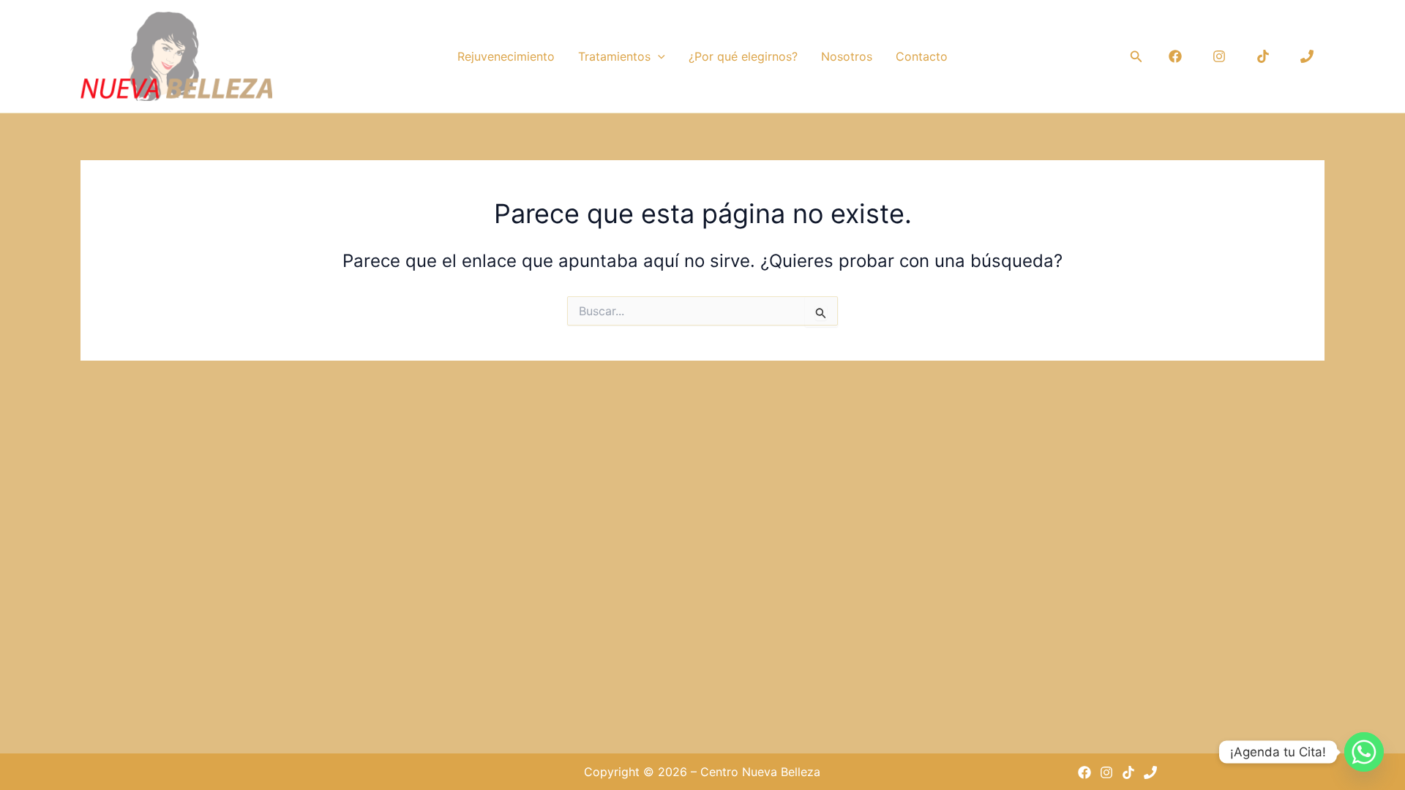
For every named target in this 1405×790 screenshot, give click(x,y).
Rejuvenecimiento (506, 56)
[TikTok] (1263, 56)
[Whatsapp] (1364, 752)
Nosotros (846, 56)
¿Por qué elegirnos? (743, 56)
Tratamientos (614, 56)
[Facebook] (1175, 56)
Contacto (922, 56)
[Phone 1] (1307, 56)
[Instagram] (1219, 56)
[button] (658, 56)
